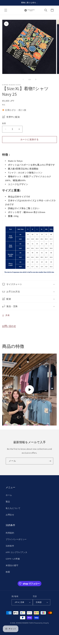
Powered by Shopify (41, 623)
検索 (8, 572)
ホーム (9, 495)
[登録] (50, 461)
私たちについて (13, 508)
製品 (8, 501)
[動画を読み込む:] (29, 390)
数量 (4, 123)
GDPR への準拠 (13, 558)
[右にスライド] (36, 79)
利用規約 (10, 533)
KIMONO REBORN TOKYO (25, 623)
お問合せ (10, 514)
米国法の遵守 (12, 565)
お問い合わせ (9, 326)
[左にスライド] (23, 79)
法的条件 (10, 546)
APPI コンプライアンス (16, 552)
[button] (6, 10)
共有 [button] (7, 315)
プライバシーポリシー (16, 539)
